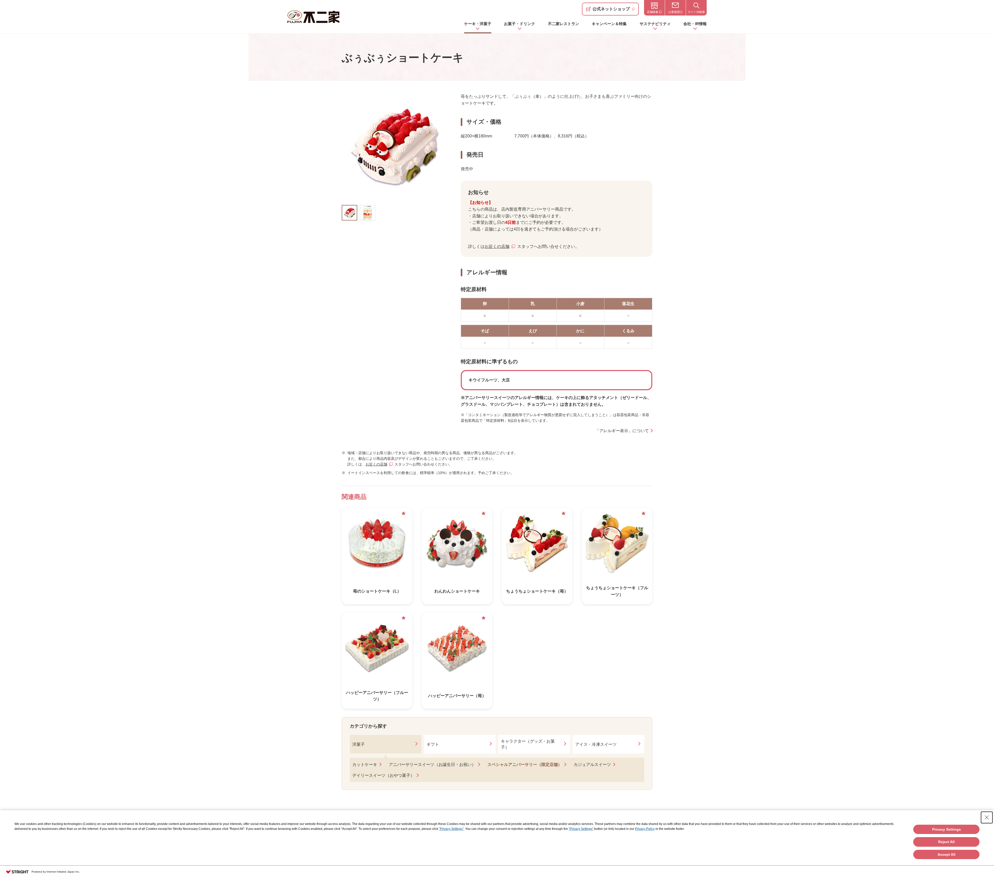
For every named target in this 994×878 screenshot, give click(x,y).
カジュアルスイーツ (592, 764)
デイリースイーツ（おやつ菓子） (383, 775)
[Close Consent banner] (986, 817)
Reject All (946, 842)
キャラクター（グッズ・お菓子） (528, 744)
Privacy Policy (645, 829)
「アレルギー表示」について (622, 431)
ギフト (433, 744)
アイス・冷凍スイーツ (596, 744)
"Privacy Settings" (451, 829)
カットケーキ (364, 764)
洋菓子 (358, 744)
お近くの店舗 (497, 246)
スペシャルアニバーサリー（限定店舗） (524, 764)
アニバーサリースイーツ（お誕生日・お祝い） (432, 764)
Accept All (946, 854)
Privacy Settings (946, 829)
